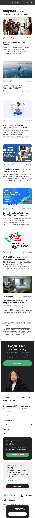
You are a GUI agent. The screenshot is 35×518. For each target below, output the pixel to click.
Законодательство (8, 334)
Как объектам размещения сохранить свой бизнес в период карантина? (15, 303)
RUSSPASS (20, 323)
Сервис (12, 332)
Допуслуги (27, 329)
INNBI (24, 323)
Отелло (29, 323)
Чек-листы (17, 334)
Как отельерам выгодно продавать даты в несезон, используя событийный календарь (15, 128)
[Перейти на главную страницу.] (15, 2)
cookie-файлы (19, 508)
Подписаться (17, 363)
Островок (17, 322)
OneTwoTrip (13, 323)
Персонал (17, 332)
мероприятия (9, 164)
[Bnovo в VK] (26, 397)
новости (8, 81)
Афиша (8, 328)
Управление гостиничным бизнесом (14, 43)
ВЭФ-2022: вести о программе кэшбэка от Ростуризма (16, 258)
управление (9, 37)
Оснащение (6, 332)
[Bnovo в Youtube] (30, 397)
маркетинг (9, 121)
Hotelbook (28, 322)
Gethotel (22, 322)
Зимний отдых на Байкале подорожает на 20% (15, 87)
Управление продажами (17, 329)
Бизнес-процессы (26, 331)
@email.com (12, 481)
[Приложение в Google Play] (10, 495)
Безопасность (24, 332)
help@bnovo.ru (7, 409)
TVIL (8, 323)
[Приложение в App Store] (10, 500)
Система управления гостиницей (12, 331)
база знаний (7, 411)
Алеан (4, 323)
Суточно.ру (6, 325)
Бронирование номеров (17, 328)
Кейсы (22, 334)
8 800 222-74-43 (9, 401)
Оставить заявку (17, 455)
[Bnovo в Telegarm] (23, 397)
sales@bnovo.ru (24, 409)
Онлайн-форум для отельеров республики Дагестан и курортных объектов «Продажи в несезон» (17, 172)
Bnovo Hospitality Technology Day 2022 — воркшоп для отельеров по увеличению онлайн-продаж (16, 216)
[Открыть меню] (3, 2)
